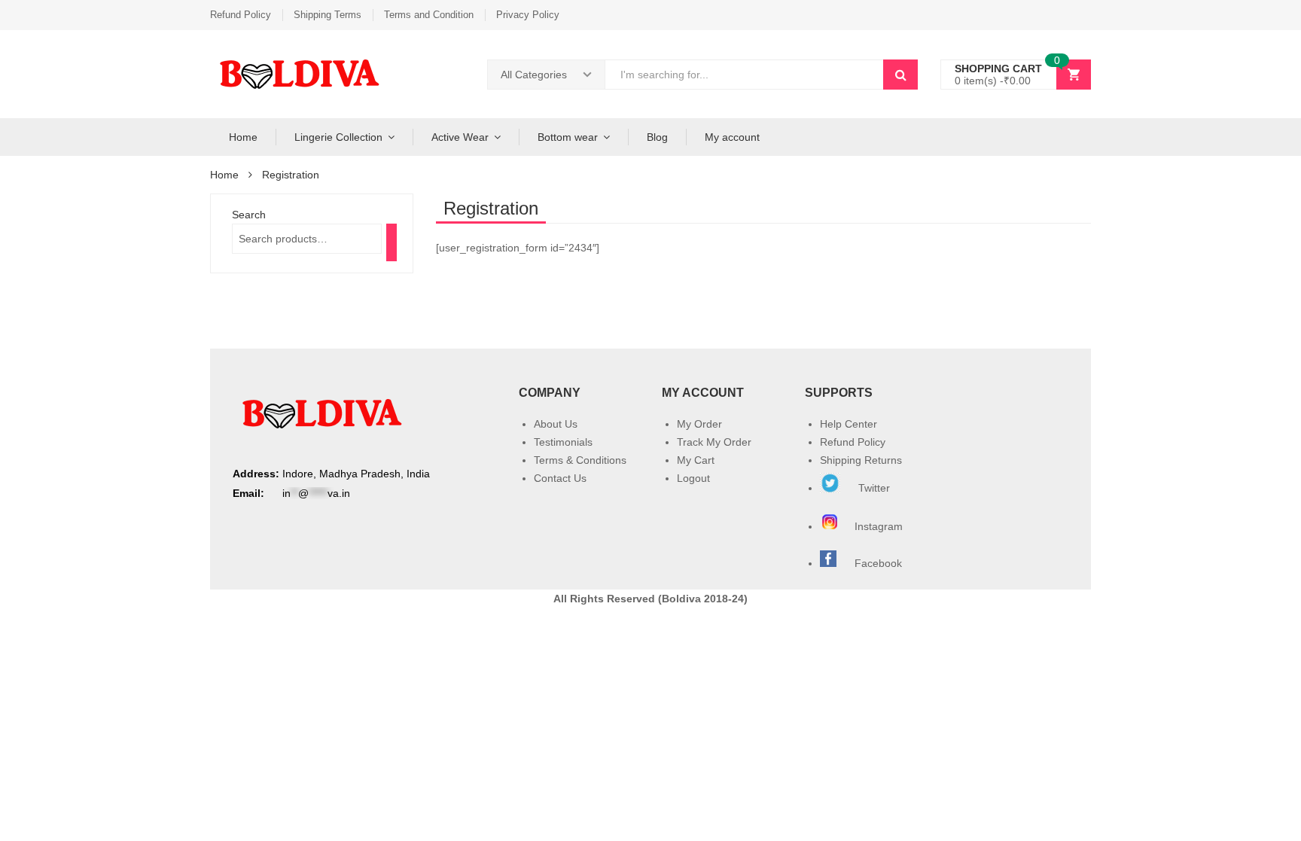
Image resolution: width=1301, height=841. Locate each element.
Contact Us (560, 478)
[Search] (391, 242)
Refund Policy (240, 14)
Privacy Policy (527, 14)
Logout (693, 478)
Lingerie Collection (338, 137)
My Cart (695, 460)
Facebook (878, 563)
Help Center (848, 424)
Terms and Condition (429, 14)
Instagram (880, 526)
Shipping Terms (327, 14)
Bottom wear (568, 137)
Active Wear (460, 137)
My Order (699, 424)
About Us (555, 424)
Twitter (872, 488)
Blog (657, 137)
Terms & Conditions (580, 460)
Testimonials (563, 442)
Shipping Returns (861, 460)
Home (243, 137)
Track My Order (714, 442)
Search (249, 215)
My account (732, 137)
